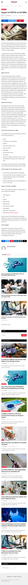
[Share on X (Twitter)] (12, 20)
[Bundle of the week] (14, 2)
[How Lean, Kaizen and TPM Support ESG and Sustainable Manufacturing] (14, 265)
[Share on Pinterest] (20, 20)
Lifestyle (4, 467)
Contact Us (10, 576)
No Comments (22, 15)
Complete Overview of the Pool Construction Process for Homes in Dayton (12, 415)
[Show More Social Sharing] (25, 20)
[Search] (26, 2)
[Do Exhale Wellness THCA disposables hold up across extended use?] (14, 461)
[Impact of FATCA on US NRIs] (14, 32)
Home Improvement (6, 411)
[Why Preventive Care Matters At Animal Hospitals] (14, 434)
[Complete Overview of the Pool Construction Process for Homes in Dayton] (14, 405)
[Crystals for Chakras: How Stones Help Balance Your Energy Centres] (14, 350)
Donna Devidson (8, 15)
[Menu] (2, 2)
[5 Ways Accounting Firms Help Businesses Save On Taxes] (14, 308)
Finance (3, 521)
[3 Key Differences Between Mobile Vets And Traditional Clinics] (14, 488)
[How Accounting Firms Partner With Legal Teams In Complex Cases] (14, 286)
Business (4, 9)
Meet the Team (17, 576)
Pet (2, 494)
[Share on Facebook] (5, 20)
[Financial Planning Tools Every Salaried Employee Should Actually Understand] (14, 515)
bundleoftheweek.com (5, 581)
